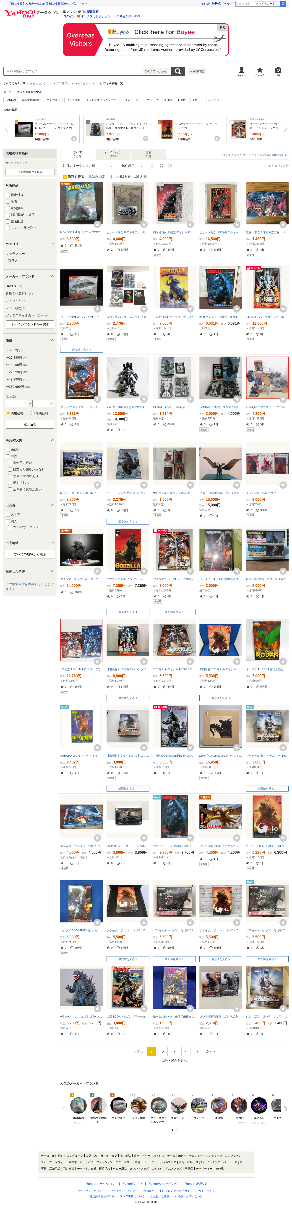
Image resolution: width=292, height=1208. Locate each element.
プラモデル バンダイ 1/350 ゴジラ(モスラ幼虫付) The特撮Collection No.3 (128, 493)
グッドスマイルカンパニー (102, 100)
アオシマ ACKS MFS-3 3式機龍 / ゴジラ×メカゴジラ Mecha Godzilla (174, 579)
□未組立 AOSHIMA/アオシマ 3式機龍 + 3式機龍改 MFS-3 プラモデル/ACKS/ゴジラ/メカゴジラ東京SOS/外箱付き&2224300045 (81, 669)
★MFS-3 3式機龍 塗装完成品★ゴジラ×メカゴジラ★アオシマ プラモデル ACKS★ (128, 407)
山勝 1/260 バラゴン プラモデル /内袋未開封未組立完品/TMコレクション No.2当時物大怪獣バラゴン (128, 1016)
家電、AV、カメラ (97, 1155)
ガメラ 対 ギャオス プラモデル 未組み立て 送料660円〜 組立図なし (81, 407)
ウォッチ (259, 75)
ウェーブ (152, 100)
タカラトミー (133, 100)
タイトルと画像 (153, 165)
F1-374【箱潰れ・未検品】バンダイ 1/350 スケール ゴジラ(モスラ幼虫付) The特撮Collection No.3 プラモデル (174, 407)
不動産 (189, 1168)
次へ (285, 129)
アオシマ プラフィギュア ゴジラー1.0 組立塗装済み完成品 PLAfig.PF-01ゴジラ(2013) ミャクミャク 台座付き (81, 579)
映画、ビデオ (142, 1155)
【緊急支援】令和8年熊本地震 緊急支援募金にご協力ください (49, 3)
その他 (219, 1168)
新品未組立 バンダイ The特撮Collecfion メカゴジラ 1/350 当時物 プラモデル (81, 846)
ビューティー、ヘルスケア (159, 1162)
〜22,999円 (17, 372)
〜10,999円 (17, 357)
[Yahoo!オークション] (32, 11)
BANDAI (10, 100)
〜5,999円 (16, 350)
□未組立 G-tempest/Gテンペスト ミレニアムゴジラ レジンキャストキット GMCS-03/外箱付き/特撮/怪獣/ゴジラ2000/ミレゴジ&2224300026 (220, 755)
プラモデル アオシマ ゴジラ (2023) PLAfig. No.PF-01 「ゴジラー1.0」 (220, 930)
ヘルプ (228, 3)
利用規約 (148, 1191)
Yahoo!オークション (100, 1183)
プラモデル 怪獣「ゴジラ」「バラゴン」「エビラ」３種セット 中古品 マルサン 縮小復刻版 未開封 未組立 (267, 493)
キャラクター (83, 83)
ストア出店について (132, 1196)
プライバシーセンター (124, 1191)
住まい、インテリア (208, 1162)
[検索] (283, 4)
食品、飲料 (186, 1162)
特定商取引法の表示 (102, 1196)
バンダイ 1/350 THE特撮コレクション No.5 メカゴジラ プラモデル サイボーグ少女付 (81, 930)
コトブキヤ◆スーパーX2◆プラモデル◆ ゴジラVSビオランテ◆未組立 (81, 317)
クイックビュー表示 (170, 165)
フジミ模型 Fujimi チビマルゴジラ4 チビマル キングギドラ (220, 846)
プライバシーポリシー (91, 1191)
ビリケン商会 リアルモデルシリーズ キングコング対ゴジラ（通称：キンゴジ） (128, 232)
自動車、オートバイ (81, 1162)
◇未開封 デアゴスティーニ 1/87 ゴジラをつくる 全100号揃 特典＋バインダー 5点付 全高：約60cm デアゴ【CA (267, 407)
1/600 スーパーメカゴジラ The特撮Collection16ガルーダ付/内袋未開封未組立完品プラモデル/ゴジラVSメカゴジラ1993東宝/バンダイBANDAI (267, 317)
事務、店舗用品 (50, 1168)
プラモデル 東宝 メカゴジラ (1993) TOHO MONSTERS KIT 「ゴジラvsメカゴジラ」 (267, 755)
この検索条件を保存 (30, 172)
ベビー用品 (120, 1168)
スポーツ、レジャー (53, 1162)
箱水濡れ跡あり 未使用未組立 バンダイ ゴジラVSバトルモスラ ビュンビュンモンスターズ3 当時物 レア (174, 1016)
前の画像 (64, 1108)
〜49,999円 (17, 379)
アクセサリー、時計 (128, 1162)
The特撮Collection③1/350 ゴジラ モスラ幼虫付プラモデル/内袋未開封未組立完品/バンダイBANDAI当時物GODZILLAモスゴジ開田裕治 (174, 755)
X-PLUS (197, 100)
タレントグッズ (139, 1168)
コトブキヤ (53, 100)
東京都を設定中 (98, 176)
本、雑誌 (125, 1155)
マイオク (241, 75)
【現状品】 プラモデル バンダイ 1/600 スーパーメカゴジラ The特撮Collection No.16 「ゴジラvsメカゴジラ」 (128, 669)
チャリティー (204, 1168)
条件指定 (197, 71)
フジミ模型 (73, 100)
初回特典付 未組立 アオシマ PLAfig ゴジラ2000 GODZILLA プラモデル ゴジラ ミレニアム (174, 232)
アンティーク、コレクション (223, 1155)
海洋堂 (168, 100)
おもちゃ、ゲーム (41, 83)
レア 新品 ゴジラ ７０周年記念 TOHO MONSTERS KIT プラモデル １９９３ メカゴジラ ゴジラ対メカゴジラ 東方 (267, 1016)
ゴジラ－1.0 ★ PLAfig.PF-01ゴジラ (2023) (267, 846)
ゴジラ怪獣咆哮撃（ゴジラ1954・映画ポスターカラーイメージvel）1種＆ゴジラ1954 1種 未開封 (220, 1016)
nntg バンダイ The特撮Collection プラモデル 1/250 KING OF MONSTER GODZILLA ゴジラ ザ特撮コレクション (220, 317)
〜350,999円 (18, 386)
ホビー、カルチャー (190, 1155)
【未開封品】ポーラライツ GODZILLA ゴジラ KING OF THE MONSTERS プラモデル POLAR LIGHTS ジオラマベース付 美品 (174, 317)
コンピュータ (75, 1155)
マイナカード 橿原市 (269, 3)
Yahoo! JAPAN (211, 3)
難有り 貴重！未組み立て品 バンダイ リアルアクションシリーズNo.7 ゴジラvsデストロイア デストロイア (267, 232)
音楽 (114, 1155)
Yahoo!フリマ (132, 1183)
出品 (278, 75)
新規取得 (93, 11)
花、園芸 (68, 1168)
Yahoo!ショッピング (163, 1183)
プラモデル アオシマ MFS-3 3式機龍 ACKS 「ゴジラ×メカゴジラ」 (174, 669)
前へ (7, 129)
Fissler (182, 100)
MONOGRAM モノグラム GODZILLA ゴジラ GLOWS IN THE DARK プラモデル (81, 232)
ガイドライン (206, 1191)
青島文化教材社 (31, 100)
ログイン (69, 16)
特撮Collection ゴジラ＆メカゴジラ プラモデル (267, 579)
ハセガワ (213, 100)
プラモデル (63, 83)
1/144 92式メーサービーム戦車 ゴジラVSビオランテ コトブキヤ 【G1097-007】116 (128, 846)
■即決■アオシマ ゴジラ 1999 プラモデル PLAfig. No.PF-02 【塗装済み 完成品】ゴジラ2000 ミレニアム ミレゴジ (81, 1016)
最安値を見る (80, 349)
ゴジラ (102, 83)
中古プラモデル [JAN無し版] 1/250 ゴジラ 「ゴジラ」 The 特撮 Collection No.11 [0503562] (174, 846)
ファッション (104, 1162)
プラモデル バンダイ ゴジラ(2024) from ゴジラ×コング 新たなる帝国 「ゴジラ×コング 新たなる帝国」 (174, 930)
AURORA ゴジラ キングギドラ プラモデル (81, 755)
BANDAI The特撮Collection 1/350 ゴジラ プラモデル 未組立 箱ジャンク (220, 407)
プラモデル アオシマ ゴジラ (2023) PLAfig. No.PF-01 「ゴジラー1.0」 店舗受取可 (128, 930)
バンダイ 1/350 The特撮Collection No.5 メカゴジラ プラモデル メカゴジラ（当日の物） (220, 579)
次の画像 (285, 1108)
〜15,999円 (17, 365)
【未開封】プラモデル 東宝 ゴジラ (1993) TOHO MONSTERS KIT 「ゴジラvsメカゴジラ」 (128, 755)
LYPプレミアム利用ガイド (176, 1191)
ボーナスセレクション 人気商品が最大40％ (111, 16)
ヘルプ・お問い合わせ (189, 1196)
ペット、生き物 (232, 1162)
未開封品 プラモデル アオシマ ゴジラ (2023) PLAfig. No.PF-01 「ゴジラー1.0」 (220, 669)
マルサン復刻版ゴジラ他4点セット (174, 493)
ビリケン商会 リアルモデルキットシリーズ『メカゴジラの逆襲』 (220, 232)
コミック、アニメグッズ (167, 1168)
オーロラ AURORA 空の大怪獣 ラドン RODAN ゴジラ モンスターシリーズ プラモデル (267, 669)
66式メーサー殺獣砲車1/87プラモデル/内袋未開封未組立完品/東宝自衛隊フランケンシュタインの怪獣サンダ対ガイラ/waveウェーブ (81, 493)
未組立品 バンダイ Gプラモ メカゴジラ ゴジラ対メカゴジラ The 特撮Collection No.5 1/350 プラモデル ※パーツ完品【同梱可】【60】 (128, 317)
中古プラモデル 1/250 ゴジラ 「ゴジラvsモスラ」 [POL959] (128, 579)
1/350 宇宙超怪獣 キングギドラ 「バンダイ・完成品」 (220, 493)
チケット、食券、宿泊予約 (93, 1168)
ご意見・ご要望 (159, 1196)
